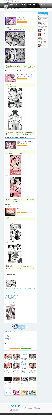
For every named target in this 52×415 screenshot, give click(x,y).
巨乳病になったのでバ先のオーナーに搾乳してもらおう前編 (24, 74)
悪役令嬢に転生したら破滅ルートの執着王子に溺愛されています (25, 141)
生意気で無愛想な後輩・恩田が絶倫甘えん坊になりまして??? (24, 17)
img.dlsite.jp (8, 46)
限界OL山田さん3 (19, 208)
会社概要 (25, 406)
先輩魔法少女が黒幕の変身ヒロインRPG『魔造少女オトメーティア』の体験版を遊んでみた (44, 26)
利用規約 (25, 407)
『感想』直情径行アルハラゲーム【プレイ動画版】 (8, 359)
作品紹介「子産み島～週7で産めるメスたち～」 (32, 368)
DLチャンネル (7, 2)
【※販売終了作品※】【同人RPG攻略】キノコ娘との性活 (24, 368)
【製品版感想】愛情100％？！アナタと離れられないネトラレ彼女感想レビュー (44, 30)
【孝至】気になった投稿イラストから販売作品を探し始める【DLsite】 (16, 369)
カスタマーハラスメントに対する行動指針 (28, 408)
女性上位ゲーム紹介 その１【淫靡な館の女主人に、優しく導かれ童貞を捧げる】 (8, 369)
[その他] (47, 8)
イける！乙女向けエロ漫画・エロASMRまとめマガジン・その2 (8, 339)
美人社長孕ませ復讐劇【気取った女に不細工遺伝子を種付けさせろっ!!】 (16, 359)
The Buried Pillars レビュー (32, 381)
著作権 (35, 406)
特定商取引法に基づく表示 (37, 408)
